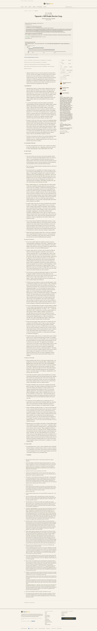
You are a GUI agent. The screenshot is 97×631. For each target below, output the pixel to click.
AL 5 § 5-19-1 (30, 33)
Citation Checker (47, 624)
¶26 (25, 423)
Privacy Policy (59, 628)
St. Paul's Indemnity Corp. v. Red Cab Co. (42, 174)
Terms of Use (53, 628)
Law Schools (47, 619)
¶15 (25, 250)
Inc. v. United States (42, 147)
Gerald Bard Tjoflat (65, 87)
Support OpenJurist (69, 618)
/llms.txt (62, 614)
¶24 (25, 400)
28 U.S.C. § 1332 (29, 123)
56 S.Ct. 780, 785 (35, 182)
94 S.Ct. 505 (45, 508)
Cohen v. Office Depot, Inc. (65, 43)
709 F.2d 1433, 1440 (36, 367)
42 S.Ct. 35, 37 (35, 429)
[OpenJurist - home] (48, 4)
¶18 (25, 305)
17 (47, 424)
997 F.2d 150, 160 (42, 211)
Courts (29, 6)
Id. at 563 (46, 539)
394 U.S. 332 (36, 250)
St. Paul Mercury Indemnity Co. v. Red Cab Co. (33, 584)
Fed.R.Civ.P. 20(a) (31, 412)
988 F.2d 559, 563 (39, 534)
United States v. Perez (37, 148)
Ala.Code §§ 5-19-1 (30, 92)
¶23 (25, 384)
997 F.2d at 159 (33, 232)
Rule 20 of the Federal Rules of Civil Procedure (38, 467)
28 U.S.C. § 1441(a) (29, 491)
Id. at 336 (48, 257)
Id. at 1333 (35, 295)
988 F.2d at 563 (51, 566)
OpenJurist (25, 10)
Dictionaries (39, 6)
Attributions (48, 628)
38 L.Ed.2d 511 (49, 508)
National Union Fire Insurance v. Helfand (64, 34)
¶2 (25, 88)
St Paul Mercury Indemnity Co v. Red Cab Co (50, 34)
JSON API (63, 615)
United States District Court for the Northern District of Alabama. (40, 64)
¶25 (25, 407)
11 (24, 531)
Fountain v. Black (45, 514)
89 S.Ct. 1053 (41, 250)
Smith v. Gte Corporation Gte (54, 43)
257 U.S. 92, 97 (29, 429)
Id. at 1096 (36, 201)
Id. (51, 192)
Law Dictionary (47, 615)
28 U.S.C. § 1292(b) (37, 140)
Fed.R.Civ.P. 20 (28, 467)
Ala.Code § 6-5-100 (36, 94)
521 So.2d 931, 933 (49, 311)
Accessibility (31, 628)
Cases (22, 6)
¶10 (25, 184)
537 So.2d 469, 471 (49, 316)
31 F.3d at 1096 (33, 205)
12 (37, 286)
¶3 (25, 102)
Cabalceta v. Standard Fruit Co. (48, 370)
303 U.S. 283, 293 (44, 584)
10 (24, 520)
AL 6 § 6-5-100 (39, 33)
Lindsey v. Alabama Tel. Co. (30, 510)
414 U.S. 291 (40, 508)
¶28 (25, 454)
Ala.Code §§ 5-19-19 (47, 524)
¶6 (25, 145)
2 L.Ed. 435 (40, 364)
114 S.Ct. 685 (28, 535)
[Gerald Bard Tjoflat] (61, 88)
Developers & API (64, 612)
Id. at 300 (48, 509)
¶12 (25, 220)
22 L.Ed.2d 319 (48, 250)
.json (29, 602)
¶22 (25, 374)
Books (45, 6)
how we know (44, 36)
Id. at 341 (38, 263)
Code (26, 6)
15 (24, 572)
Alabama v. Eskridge (41, 311)
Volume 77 (29, 10)
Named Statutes (47, 620)
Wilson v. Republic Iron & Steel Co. (48, 428)
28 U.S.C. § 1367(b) (47, 511)
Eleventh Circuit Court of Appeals (48, 18)
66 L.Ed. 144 (41, 429)
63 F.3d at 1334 (43, 565)
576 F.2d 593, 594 (38, 510)
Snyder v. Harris (30, 250)
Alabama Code (51, 91)
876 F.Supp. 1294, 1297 (52, 514)
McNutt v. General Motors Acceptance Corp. (35, 34)
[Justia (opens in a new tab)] (33, 621)
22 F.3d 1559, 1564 (37, 363)
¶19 (25, 321)
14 (39, 341)
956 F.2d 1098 (44, 148)
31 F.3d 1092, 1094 (42, 184)
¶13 (25, 232)
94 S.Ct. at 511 (52, 509)
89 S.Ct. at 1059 (43, 263)
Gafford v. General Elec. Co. (33, 211)
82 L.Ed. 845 (39, 176)
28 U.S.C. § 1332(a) (35, 475)
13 (38, 333)
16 (24, 591)
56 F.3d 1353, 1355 (49, 147)
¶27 (25, 446)
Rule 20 (27, 386)
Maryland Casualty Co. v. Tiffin (40, 316)
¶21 (25, 360)
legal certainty (34, 173)
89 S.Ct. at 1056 (31, 256)
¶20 (25, 335)
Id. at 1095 (33, 190)
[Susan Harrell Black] (61, 94)
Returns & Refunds (42, 628)
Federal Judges (47, 616)
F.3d (33, 10)
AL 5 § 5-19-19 (34, 33)
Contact (36, 628)
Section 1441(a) (28, 484)
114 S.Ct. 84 (53, 308)
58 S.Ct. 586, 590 (33, 176)
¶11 (25, 203)
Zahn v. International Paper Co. (33, 508)
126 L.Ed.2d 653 (33, 535)
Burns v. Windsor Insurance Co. (32, 184)
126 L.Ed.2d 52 (29, 310)
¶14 (25, 241)
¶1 (25, 72)
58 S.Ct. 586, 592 (51, 584)
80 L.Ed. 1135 (41, 182)
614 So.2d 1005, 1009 (35, 308)
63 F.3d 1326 (32, 285)
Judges (34, 6)
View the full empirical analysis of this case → (31, 57)
